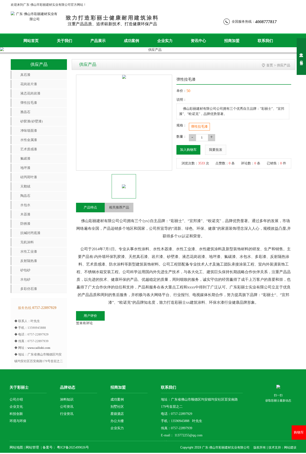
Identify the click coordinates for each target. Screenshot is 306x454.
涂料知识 (66, 399)
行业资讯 (66, 414)
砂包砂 (25, 270)
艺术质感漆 (28, 149)
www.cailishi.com (38, 348)
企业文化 (16, 406)
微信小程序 (164, 4)
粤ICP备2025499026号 (72, 447)
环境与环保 (18, 421)
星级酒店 (117, 414)
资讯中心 (198, 41)
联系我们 (265, 41)
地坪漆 (25, 168)
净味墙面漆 (28, 130)
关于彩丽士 (19, 387)
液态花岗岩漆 (30, 93)
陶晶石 (25, 196)
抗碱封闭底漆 (30, 233)
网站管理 (32, 447)
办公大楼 (117, 421)
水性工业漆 (28, 251)
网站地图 (270, 4)
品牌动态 (67, 387)
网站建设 (290, 447)
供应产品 (283, 65)
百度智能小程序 (195, 4)
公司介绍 (16, 399)
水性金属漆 (28, 140)
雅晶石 (25, 112)
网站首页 (31, 41)
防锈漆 (25, 223)
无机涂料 (27, 242)
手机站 (223, 4)
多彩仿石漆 (28, 289)
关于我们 (64, 41)
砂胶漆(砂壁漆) (31, 121)
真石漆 (25, 75)
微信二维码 (136, 4)
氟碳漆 (25, 158)
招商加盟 (232, 41)
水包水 (25, 205)
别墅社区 (117, 406)
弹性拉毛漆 (28, 102)
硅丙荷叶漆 (28, 177)
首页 (269, 65)
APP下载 (246, 4)
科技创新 (16, 414)
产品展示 (98, 41)
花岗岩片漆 (28, 84)
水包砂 (25, 279)
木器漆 (25, 214)
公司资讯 (66, 406)
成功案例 (131, 41)
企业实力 (165, 41)
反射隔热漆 (28, 261)
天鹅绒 (25, 186)
